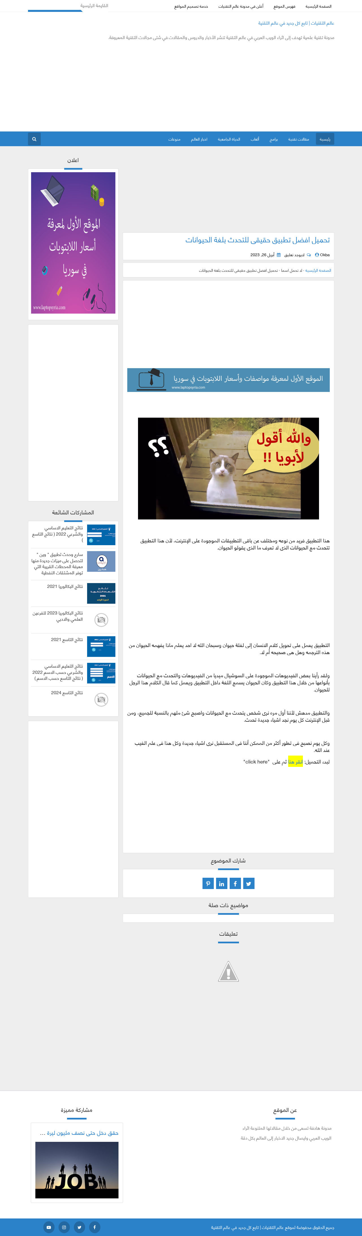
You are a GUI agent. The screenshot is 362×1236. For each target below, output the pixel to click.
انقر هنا (295, 761)
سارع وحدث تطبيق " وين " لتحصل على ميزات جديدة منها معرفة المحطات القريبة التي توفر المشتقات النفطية (57, 563)
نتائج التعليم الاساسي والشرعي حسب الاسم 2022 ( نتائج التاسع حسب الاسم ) (58, 672)
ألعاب (255, 138)
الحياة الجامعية (229, 138)
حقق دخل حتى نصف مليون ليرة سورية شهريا (68, 1132)
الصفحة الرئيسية (318, 5)
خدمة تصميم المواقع (191, 5)
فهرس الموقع (284, 5)
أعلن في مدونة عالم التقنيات (241, 5)
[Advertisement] (131, 86)
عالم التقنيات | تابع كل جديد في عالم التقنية (296, 22)
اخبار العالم (199, 138)
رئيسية (325, 138)
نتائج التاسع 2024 (67, 692)
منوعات (174, 138)
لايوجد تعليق (294, 254)
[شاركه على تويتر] (249, 883)
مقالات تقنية (298, 138)
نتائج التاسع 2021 (67, 639)
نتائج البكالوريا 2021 (65, 586)
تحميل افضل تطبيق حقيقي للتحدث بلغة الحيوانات (258, 239)
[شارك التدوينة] (221, 883)
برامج (274, 138)
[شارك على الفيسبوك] (235, 883)
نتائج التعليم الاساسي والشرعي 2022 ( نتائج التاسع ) (57, 533)
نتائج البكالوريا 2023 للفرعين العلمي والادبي (58, 616)
